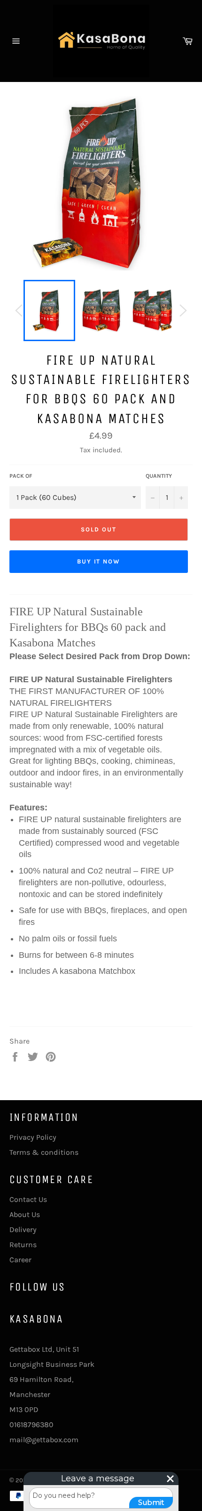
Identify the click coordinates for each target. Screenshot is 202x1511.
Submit (151, 1502)
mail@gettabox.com (43, 1439)
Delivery (23, 1229)
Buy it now (99, 561)
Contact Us (28, 1199)
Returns (23, 1244)
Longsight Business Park (51, 1364)
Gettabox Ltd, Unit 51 (44, 1349)
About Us (24, 1214)
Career (20, 1259)
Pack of (20, 476)
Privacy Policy (32, 1137)
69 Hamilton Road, (41, 1379)
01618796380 (31, 1424)
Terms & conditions (43, 1152)
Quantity (159, 476)
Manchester (29, 1394)
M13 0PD (24, 1409)
